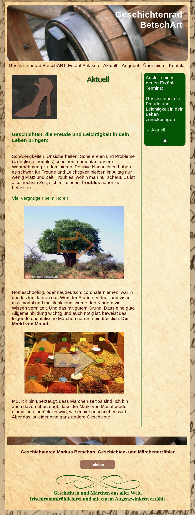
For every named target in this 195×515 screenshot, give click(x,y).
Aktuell (158, 129)
